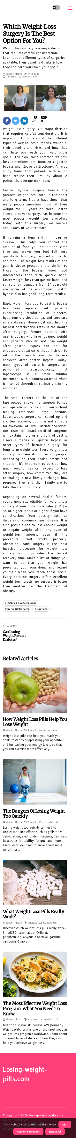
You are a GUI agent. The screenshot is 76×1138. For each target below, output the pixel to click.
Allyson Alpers (14, 73)
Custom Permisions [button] (28, 1131)
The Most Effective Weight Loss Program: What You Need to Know (35, 1008)
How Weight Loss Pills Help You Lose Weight (35, 722)
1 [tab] (35, 105)
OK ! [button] (64, 1124)
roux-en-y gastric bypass (21, 602)
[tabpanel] (35, 97)
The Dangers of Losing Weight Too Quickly (34, 813)
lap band (42, 609)
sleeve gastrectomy (18, 609)
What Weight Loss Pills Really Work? (33, 914)
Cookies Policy (46, 1124)
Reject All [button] (55, 1131)
